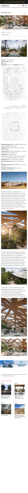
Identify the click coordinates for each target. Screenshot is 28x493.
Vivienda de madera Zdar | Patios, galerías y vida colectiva (20, 416)
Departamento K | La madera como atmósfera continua (19, 397)
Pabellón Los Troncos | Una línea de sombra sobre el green (6, 397)
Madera (4, 375)
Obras (2, 383)
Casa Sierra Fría (4, 415)
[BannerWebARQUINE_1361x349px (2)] (14, 367)
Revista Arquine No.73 (10, 375)
